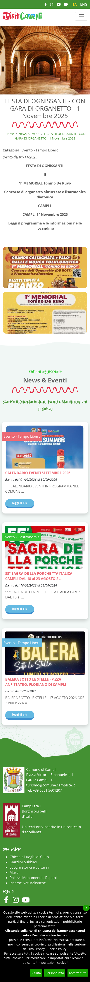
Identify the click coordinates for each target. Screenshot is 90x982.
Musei (14, 872)
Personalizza (55, 973)
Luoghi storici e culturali (29, 867)
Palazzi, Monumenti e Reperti (33, 877)
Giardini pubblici (23, 862)
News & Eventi (29, 134)
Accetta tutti (78, 973)
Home (9, 134)
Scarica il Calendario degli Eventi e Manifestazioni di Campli (45, 405)
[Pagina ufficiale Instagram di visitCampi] (51, 4)
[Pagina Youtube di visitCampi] (59, 4)
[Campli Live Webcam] (66, 4)
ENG (83, 4)
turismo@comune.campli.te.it (50, 785)
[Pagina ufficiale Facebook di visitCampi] (46, 4)
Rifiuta (36, 973)
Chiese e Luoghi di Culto (29, 856)
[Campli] (22, 15)
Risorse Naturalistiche (28, 883)
